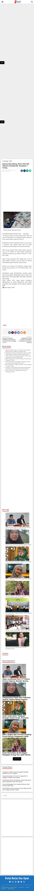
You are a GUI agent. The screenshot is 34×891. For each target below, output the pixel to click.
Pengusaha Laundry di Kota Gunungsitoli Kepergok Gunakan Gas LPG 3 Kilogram (15, 772)
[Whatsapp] (30, 171)
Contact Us (21, 887)
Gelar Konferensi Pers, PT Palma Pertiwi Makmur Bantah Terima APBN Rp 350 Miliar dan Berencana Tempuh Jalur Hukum (18, 350)
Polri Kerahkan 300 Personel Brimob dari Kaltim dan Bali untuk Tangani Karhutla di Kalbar (16, 789)
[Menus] (2, 2)
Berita (3, 171)
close (2, 62)
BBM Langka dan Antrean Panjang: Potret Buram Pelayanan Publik (18, 359)
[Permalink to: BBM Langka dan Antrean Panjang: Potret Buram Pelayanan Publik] (17, 571)
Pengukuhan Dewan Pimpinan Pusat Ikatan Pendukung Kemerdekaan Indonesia (25, 339)
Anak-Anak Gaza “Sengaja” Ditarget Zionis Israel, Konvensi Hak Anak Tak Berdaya (18, 356)
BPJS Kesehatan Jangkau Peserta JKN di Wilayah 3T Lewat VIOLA (19, 365)
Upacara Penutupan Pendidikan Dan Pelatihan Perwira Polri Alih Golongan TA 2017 (9, 339)
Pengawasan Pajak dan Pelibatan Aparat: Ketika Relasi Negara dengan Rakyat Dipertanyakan (18, 353)
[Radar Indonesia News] (17, 1)
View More (17, 759)
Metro (4, 325)
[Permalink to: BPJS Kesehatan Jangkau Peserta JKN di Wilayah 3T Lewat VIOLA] (17, 605)
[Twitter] (12, 332)
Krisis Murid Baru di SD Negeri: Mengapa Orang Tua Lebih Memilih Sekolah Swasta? (18, 362)
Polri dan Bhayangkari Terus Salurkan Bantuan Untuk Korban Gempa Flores (15, 784)
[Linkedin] (18, 332)
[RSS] (24, 332)
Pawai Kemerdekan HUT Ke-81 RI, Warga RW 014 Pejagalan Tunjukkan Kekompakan (15, 776)
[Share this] (22, 171)
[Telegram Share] (27, 171)
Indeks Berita (11, 888)
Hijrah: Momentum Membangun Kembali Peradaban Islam (16, 371)
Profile (27, 887)
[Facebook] (9, 332)
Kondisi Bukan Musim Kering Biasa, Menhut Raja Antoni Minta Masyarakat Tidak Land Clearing (16, 780)
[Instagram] (15, 332)
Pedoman (3, 888)
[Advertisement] (9, 34)
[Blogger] (21, 332)
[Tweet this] (24, 171)
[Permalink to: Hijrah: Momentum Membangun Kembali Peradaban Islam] (17, 639)
